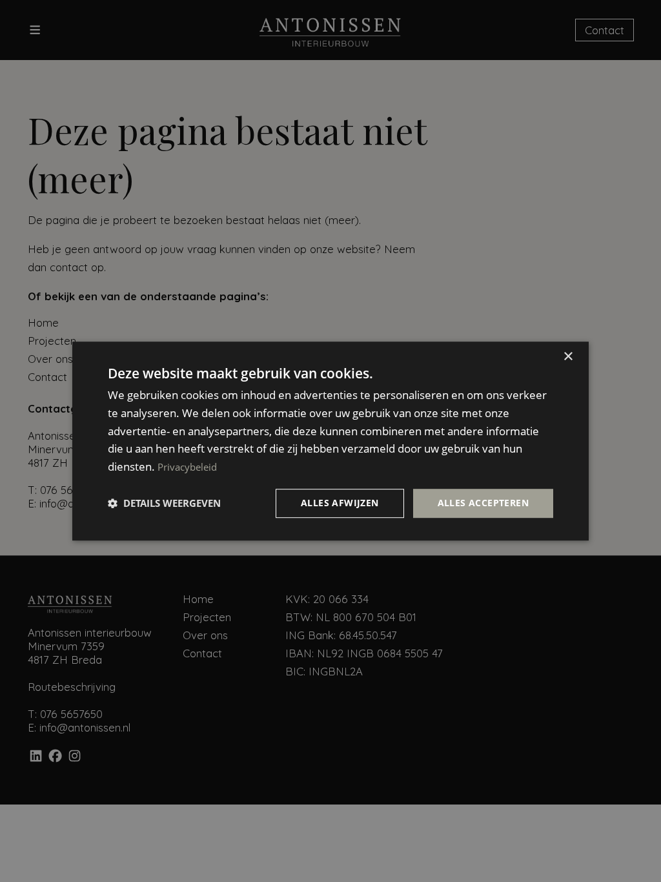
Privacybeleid (187, 466)
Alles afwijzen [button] (340, 503)
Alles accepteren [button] (483, 503)
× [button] (568, 357)
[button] (164, 503)
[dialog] (330, 441)
